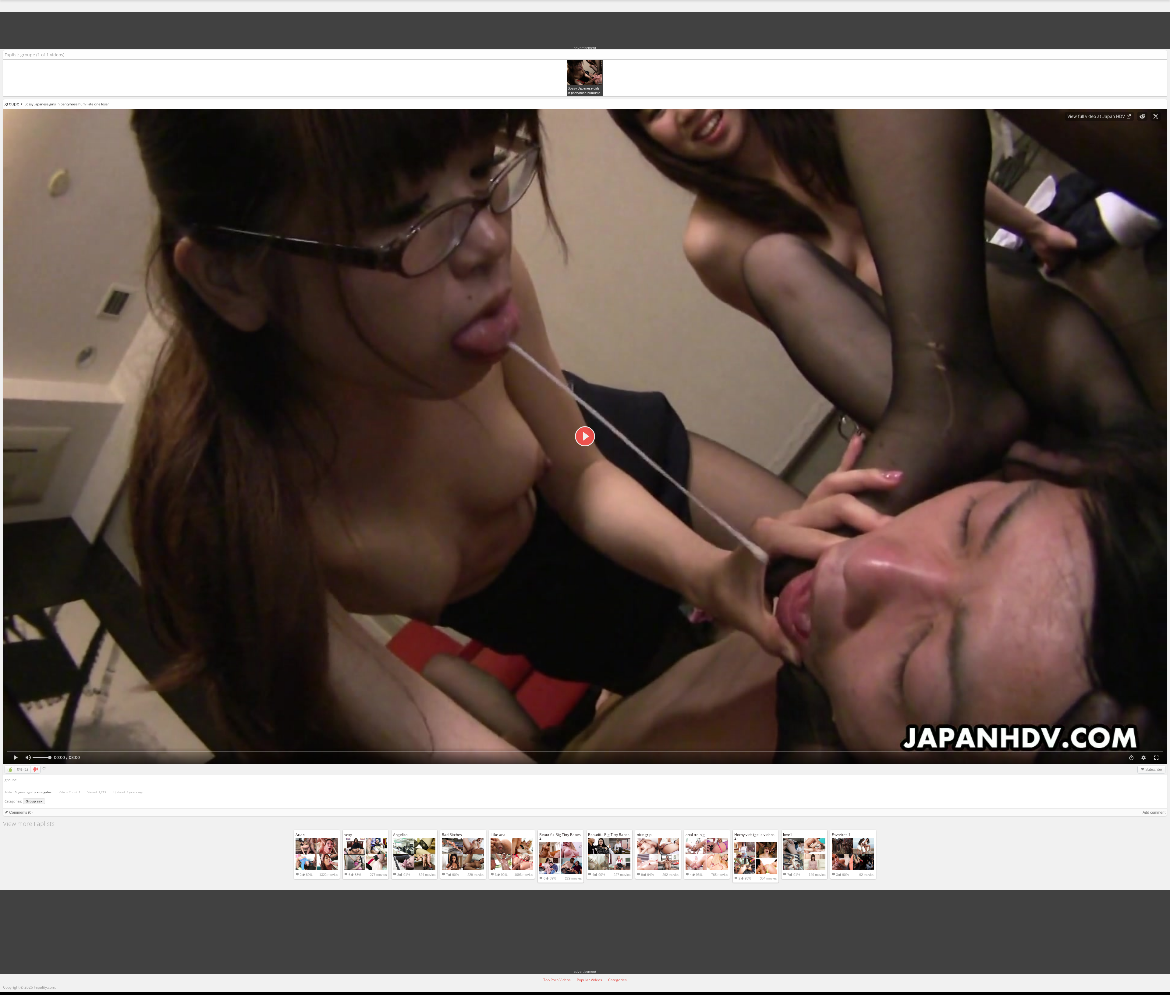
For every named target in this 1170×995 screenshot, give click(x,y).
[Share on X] (1155, 116)
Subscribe (1153, 769)
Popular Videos (589, 980)
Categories (617, 980)
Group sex (34, 801)
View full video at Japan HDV (1096, 116)
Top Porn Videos (557, 980)
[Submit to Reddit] (1142, 116)
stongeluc (44, 792)
